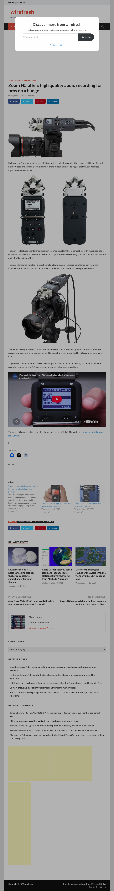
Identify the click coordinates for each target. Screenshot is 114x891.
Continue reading (57, 45)
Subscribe (86, 37)
